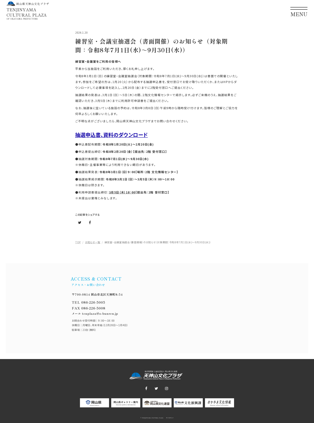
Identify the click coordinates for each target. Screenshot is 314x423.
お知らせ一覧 (92, 242)
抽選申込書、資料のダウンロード (111, 134)
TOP (78, 242)
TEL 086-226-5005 (88, 302)
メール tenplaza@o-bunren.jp (95, 313)
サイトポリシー (170, 418)
